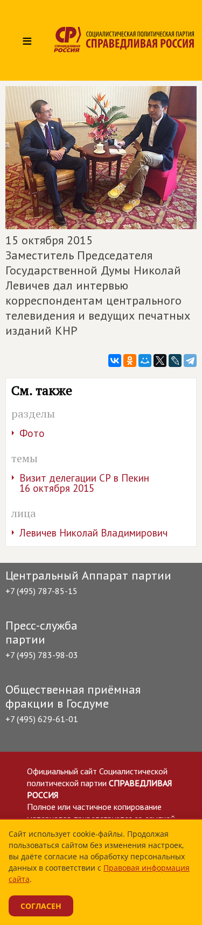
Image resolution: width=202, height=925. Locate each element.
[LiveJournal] (175, 360)
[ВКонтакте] (114, 360)
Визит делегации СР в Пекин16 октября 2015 (84, 483)
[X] (160, 360)
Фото (32, 433)
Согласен (40, 906)
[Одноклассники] (129, 360)
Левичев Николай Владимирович (93, 532)
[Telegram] (190, 360)
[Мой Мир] (144, 360)
